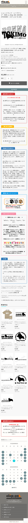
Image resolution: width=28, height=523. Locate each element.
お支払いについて (7, 509)
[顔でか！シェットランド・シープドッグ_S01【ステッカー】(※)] (7, 337)
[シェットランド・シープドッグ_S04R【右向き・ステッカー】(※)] (21, 359)
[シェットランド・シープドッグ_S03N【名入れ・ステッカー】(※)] (21, 379)
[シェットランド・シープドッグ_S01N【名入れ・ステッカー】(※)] (7, 400)
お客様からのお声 (7, 514)
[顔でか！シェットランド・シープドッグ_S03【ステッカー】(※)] (21, 314)
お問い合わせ (6, 517)
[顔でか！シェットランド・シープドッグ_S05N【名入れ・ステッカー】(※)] (21, 337)
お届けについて (7, 512)
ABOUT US (6, 504)
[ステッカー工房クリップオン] (5, 2)
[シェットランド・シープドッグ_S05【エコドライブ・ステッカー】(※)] (7, 359)
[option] (14, 32)
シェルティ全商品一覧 (13, 292)
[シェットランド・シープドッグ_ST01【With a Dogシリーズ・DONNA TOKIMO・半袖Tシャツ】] (7, 314)
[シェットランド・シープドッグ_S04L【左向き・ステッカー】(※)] (7, 379)
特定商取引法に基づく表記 (9, 507)
